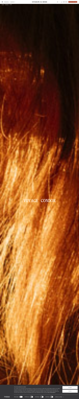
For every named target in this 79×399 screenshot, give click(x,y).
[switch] (31, 397)
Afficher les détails (58, 396)
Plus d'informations (51, 392)
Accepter (70, 387)
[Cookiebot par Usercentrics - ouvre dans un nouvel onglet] (7, 397)
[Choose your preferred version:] (58, 2)
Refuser (70, 391)
